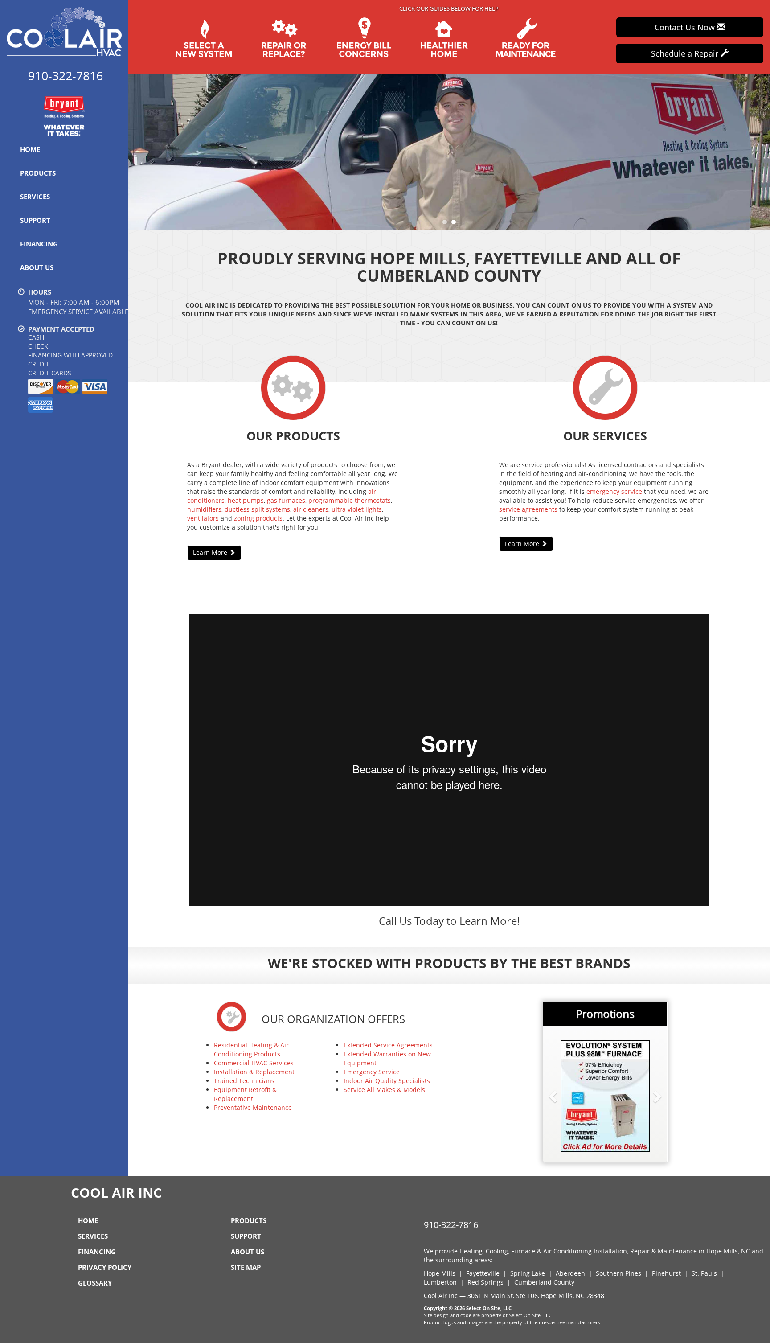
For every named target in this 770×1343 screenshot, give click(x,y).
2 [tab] (455, 224)
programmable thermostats (349, 500)
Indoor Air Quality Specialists (387, 1080)
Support (35, 220)
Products (38, 172)
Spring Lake (527, 1273)
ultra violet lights (357, 509)
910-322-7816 (451, 1225)
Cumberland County (544, 1282)
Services (35, 196)
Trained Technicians (244, 1080)
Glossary (95, 1282)
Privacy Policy (104, 1267)
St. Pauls (704, 1273)
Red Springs (485, 1282)
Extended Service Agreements (388, 1045)
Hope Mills (439, 1273)
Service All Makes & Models (384, 1089)
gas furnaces (286, 500)
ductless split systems (257, 509)
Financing (39, 243)
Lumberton (440, 1282)
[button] (567, 1096)
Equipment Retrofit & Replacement (245, 1094)
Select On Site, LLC (489, 1308)
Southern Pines (618, 1273)
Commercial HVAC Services (254, 1063)
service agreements (528, 509)
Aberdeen (570, 1273)
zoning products (258, 518)
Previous (136, 152)
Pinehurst (666, 1273)
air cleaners (310, 509)
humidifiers (204, 509)
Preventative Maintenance (253, 1107)
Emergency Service (372, 1072)
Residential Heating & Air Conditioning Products (251, 1049)
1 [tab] (446, 224)
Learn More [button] (211, 552)
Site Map (246, 1267)
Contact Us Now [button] (686, 27)
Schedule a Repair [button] (686, 53)
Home (30, 149)
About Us (36, 267)
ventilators (203, 518)
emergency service (614, 491)
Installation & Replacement (254, 1072)
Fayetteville (483, 1273)
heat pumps (246, 500)
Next (760, 152)
